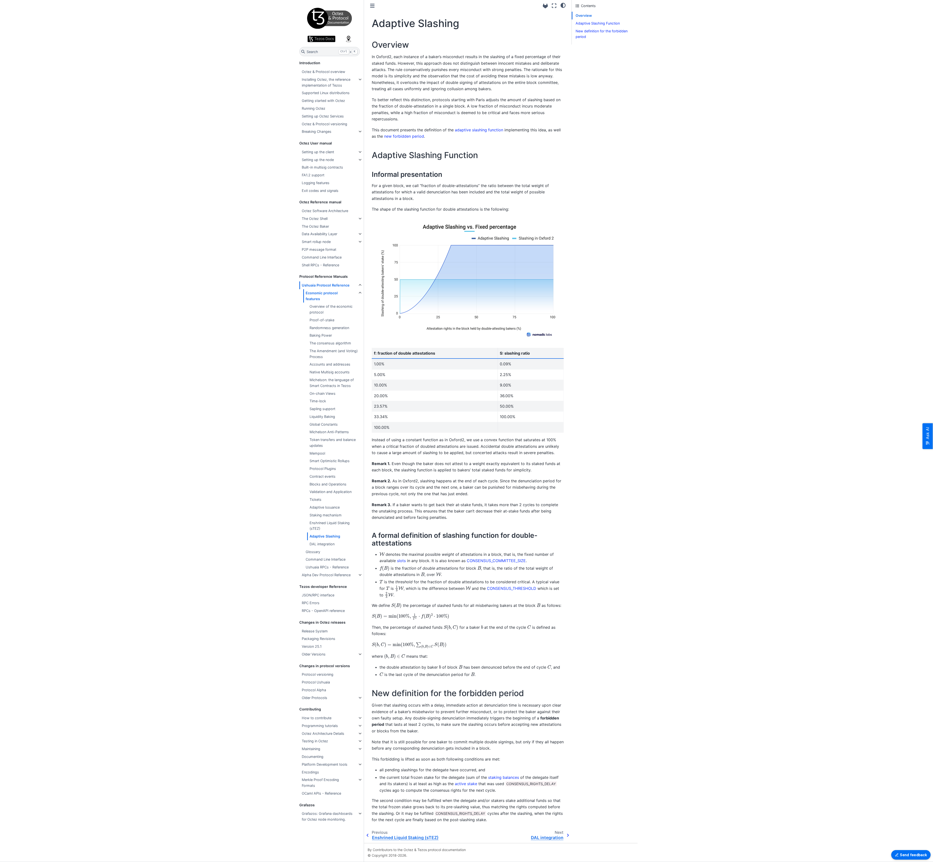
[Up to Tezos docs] (321, 39)
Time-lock (318, 401)
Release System (315, 631)
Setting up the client (318, 152)
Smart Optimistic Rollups (330, 461)
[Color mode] (563, 5)
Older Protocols (314, 698)
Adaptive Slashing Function (598, 23)
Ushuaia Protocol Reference (326, 285)
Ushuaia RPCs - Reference (327, 567)
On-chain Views (323, 393)
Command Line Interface (322, 257)
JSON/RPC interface (318, 595)
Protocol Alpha (314, 690)
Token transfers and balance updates (333, 443)
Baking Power (321, 335)
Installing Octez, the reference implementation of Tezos (326, 82)
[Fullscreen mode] (554, 5)
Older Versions (314, 654)
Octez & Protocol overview (323, 72)
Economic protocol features (322, 296)
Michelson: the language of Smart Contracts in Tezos (332, 383)
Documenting (312, 756)
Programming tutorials (320, 726)
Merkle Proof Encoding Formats (320, 783)
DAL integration (322, 544)
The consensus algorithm (330, 343)
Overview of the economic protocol (331, 309)
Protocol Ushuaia (316, 682)
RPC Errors (311, 603)
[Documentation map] (349, 39)
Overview (584, 15)
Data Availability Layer (319, 234)
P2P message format (319, 249)
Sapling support (322, 409)
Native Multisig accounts (330, 372)
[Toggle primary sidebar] (372, 5)
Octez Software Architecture (325, 211)
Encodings (310, 772)
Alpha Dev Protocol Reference (326, 575)
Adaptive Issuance (325, 507)
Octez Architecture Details (323, 733)
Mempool (317, 453)
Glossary (313, 552)
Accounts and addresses (330, 364)
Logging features (315, 183)
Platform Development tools (324, 764)
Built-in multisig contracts (322, 167)
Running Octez (313, 108)
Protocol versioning (317, 674)
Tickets (315, 499)
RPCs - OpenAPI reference (323, 611)
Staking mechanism (326, 515)
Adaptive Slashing (325, 536)
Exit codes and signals (320, 191)
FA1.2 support (313, 175)
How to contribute (316, 718)
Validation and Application (331, 492)
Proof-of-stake (322, 320)
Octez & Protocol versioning (324, 124)
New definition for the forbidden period (602, 34)
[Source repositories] (545, 6)
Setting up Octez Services (323, 116)
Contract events (323, 476)
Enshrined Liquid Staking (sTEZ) (330, 526)
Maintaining (311, 749)
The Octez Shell (315, 218)
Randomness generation (329, 328)
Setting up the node (318, 160)
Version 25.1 (312, 646)
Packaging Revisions (318, 639)
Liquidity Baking (322, 416)
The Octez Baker (315, 226)
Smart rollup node (316, 242)
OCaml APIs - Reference (321, 793)
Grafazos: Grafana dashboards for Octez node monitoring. (327, 816)
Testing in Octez (315, 741)
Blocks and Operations (328, 484)
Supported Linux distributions (326, 93)
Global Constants (324, 424)
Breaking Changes (316, 131)
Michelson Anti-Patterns (329, 432)
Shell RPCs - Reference (320, 265)
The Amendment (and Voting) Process (334, 354)
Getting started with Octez (323, 101)
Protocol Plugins (323, 469)
